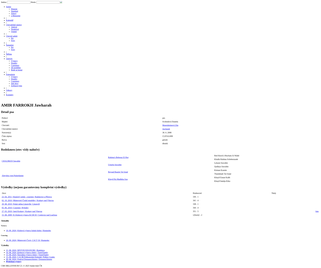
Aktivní (14, 27)
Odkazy (9, 90)
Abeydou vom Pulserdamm (12, 176)
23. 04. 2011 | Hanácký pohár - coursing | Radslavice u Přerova (27, 197)
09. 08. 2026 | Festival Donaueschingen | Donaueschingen (29, 259)
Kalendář (9, 20)
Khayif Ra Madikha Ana (118, 179)
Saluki (8, 7)
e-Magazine (15, 16)
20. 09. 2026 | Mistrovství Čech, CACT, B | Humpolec (27, 240)
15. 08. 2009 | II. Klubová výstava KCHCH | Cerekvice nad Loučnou (29, 215)
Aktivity (9, 59)
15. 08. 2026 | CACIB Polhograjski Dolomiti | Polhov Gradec (30, 257)
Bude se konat (16, 70)
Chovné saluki (11, 36)
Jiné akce (14, 83)
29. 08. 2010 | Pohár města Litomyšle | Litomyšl (21, 204)
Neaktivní (15, 29)
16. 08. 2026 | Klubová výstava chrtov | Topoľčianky (27, 252)
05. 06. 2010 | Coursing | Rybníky (15, 208)
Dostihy (14, 63)
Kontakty (9, 95)
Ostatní (14, 31)
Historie (14, 9)
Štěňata (9, 54)
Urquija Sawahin (115, 165)
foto (317, 211)
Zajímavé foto (16, 86)
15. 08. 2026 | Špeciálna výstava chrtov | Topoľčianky (27, 255)
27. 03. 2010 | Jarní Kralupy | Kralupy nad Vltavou (22, 211)
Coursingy (15, 65)
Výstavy (14, 61)
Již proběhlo (16, 68)
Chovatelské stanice (14, 25)
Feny (13, 41)
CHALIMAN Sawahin (11, 161)
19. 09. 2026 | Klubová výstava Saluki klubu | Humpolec (28, 230)
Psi (12, 38)
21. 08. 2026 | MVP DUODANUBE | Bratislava (25, 250)
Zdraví (13, 13)
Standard (14, 11)
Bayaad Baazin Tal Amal (118, 172)
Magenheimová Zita (170, 125)
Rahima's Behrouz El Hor (118, 157)
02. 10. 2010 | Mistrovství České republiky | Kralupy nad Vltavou (28, 200)
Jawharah (166, 129)
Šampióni (10, 45)
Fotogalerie (10, 74)
